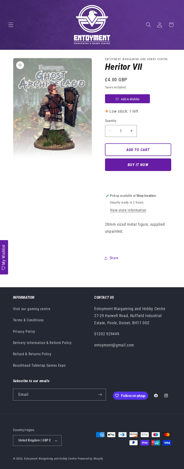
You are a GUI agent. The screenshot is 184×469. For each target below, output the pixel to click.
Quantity (110, 121)
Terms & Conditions (28, 320)
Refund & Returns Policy (32, 354)
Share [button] (114, 258)
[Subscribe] (100, 395)
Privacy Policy (24, 331)
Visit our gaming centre (31, 309)
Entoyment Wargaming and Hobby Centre (50, 458)
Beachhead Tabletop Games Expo (39, 365)
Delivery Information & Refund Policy (42, 343)
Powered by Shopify (90, 458)
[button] (11, 25)
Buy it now (138, 164)
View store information (128, 210)
